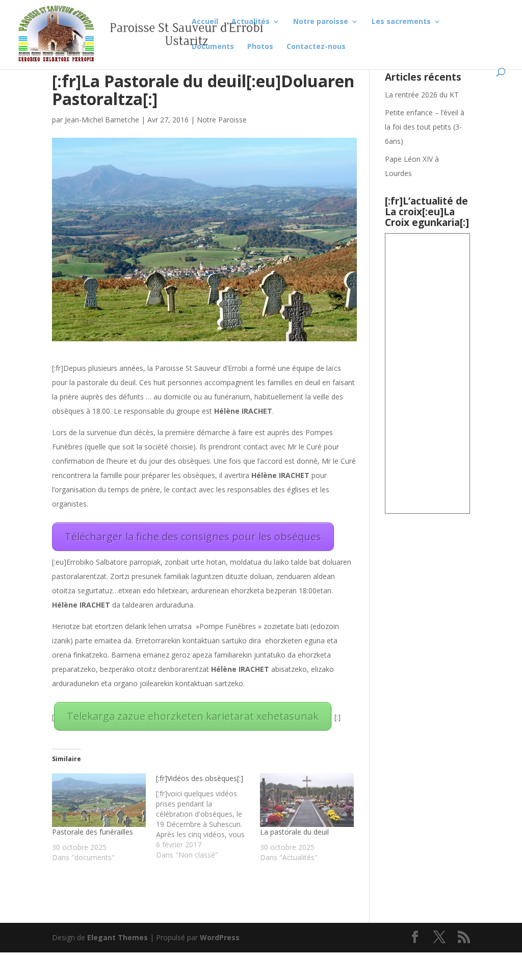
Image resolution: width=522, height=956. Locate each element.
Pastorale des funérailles (92, 832)
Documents (213, 47)
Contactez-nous (316, 47)
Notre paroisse (320, 22)
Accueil (205, 22)
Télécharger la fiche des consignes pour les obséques (193, 536)
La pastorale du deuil (294, 832)
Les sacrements (401, 22)
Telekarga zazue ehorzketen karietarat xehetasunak (193, 716)
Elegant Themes (117, 937)
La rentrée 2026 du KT (422, 94)
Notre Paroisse (222, 119)
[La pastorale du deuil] (307, 800)
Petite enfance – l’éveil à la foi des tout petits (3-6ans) (424, 127)
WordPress (220, 937)
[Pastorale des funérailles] (99, 800)
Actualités (250, 22)
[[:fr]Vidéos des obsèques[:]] (208, 816)
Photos (260, 47)
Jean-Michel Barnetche (102, 119)
